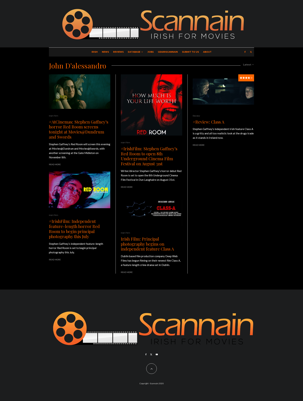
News (105, 52)
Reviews (118, 52)
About (207, 52)
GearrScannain (168, 52)
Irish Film (53, 115)
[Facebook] (245, 52)
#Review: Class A (208, 121)
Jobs (150, 52)
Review (196, 115)
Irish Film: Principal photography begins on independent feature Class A (147, 243)
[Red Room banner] (151, 105)
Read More (55, 164)
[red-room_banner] (79, 189)
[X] (251, 52)
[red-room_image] (79, 91)
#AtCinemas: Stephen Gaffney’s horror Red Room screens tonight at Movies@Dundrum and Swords (78, 129)
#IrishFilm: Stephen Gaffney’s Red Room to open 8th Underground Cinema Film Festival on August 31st (149, 156)
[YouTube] (157, 354)
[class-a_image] (223, 91)
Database (134, 52)
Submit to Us (190, 52)
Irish (95, 52)
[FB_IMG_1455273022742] (151, 210)
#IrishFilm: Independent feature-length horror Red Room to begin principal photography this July (74, 229)
